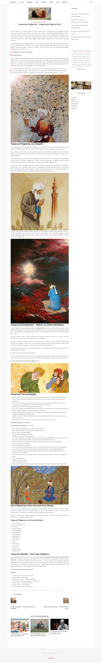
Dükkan (64, 2)
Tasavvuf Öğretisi (44, 590)
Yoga (36, 2)
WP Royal (46, 653)
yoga (61, 590)
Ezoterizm (22, 590)
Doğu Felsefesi (37, 22)
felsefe (28, 590)
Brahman (47, 328)
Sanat (51, 2)
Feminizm (29, 2)
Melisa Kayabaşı (17, 594)
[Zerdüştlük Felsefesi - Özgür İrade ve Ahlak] (66, 600)
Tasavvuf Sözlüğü (53, 590)
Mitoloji (44, 2)
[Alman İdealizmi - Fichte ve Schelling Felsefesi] (13, 600)
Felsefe (21, 2)
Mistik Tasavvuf (35, 590)
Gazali (12, 165)
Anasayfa (14, 2)
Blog (57, 2)
